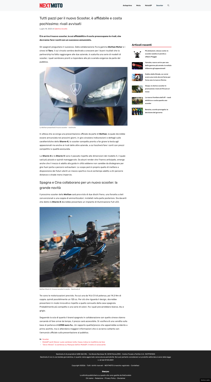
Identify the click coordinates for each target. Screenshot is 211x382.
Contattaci (135, 365)
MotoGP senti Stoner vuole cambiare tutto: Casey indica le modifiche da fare (73, 342)
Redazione (99, 378)
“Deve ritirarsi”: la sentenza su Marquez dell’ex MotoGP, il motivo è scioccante (74, 345)
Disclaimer (121, 378)
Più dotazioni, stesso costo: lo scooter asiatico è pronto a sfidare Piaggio (156, 54)
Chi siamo (89, 378)
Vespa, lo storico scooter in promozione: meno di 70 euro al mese (157, 89)
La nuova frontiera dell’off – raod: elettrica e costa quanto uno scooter (158, 100)
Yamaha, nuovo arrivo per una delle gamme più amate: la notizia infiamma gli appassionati (158, 65)
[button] (168, 5)
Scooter (159, 5)
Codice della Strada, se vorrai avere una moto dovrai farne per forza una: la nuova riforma (157, 77)
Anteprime (127, 5)
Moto (138, 5)
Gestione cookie (205, 380)
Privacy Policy (110, 378)
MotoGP (148, 5)
